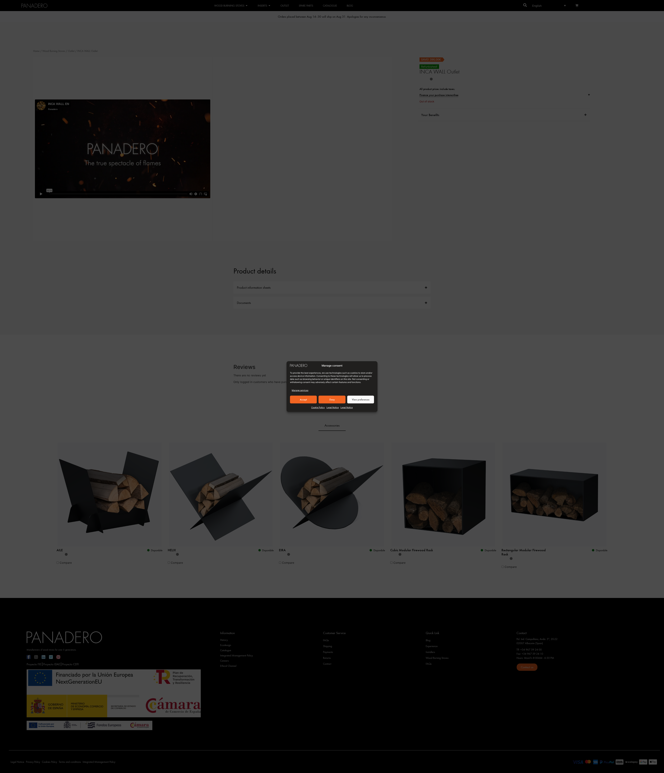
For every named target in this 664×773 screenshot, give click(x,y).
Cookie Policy (318, 407)
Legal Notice (332, 407)
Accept (303, 399)
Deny (332, 399)
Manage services (300, 390)
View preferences (360, 399)
